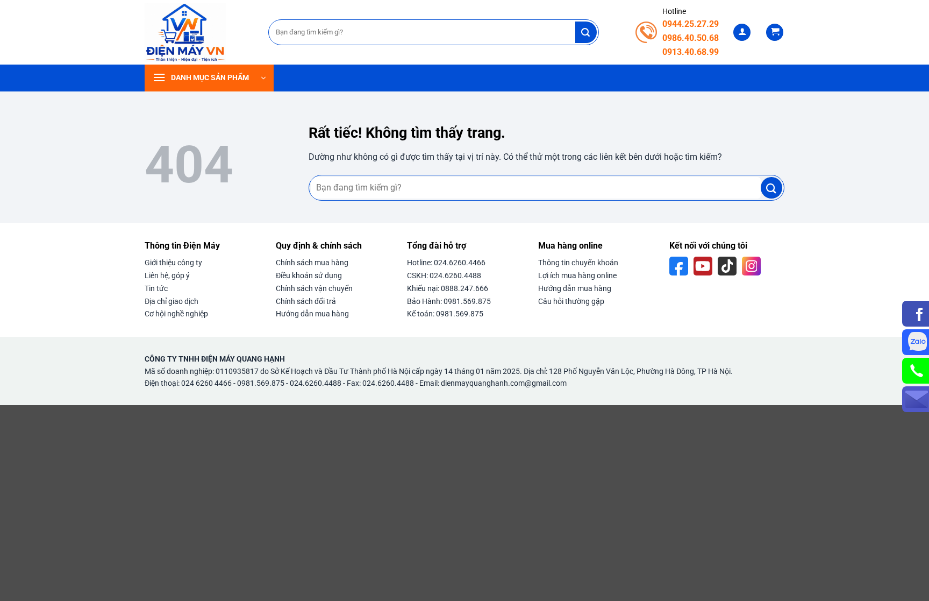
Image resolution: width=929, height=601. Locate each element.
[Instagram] (751, 266)
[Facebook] (678, 266)
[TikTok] (727, 266)
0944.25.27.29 (690, 24)
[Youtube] (703, 266)
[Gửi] (586, 32)
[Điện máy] (198, 32)
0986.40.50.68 (690, 38)
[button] (742, 32)
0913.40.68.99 (690, 52)
